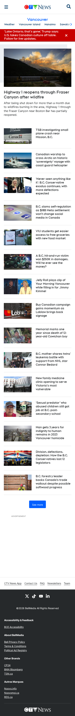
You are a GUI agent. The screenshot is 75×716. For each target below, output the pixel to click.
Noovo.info (10, 688)
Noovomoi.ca (11, 692)
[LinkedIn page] (48, 596)
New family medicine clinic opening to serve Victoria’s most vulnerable (51, 384)
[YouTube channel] (41, 596)
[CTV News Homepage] (37, 7)
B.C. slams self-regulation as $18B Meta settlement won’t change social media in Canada (53, 212)
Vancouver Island (29, 24)
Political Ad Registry (15, 650)
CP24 (7, 665)
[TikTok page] (34, 596)
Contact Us (30, 583)
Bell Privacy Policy (14, 641)
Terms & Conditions (15, 646)
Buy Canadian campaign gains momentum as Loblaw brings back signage (53, 310)
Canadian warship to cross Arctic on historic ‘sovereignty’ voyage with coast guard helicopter (53, 160)
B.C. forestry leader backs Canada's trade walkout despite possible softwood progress (53, 482)
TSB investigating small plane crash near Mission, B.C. (52, 133)
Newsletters (54, 583)
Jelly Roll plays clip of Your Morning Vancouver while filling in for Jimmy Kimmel (53, 285)
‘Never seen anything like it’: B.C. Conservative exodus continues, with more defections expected (53, 186)
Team (67, 583)
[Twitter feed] (27, 596)
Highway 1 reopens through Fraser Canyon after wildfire (36, 94)
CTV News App (13, 583)
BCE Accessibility (14, 626)
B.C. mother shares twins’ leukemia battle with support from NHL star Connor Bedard (53, 359)
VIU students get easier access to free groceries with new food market (53, 234)
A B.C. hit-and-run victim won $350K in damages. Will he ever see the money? (52, 261)
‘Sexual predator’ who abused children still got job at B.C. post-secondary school (52, 408)
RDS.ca (8, 696)
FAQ (42, 583)
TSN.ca (8, 673)
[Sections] (6, 7)
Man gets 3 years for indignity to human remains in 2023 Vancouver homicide (50, 433)
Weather (9, 24)
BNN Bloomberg (13, 669)
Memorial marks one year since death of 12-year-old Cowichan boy (51, 333)
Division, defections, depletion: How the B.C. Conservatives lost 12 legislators (52, 457)
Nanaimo (50, 24)
